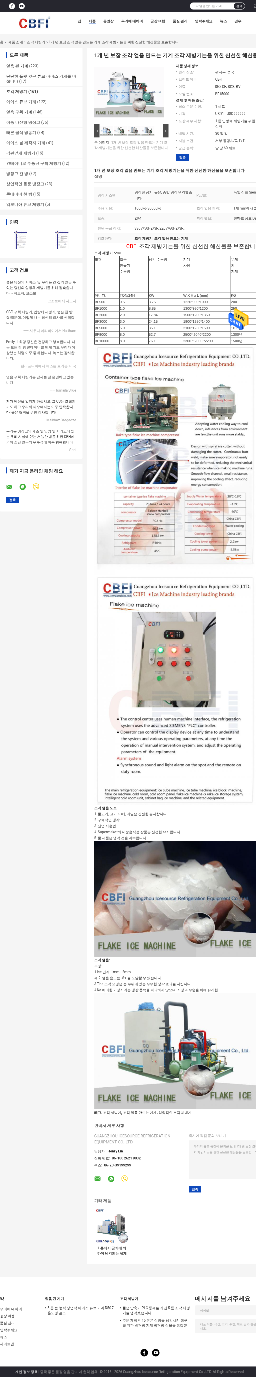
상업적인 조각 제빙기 (175, 1113)
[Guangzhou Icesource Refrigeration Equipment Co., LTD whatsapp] (26, 487)
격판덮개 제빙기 (20, 153)
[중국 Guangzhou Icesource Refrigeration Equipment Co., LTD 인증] (20, 240)
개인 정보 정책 (26, 1372)
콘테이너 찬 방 (19, 194)
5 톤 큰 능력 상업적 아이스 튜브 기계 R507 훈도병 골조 (81, 1310)
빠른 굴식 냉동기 (21, 132)
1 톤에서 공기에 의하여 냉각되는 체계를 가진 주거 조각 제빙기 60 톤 (112, 1251)
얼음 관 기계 (17, 66)
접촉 (182, 157)
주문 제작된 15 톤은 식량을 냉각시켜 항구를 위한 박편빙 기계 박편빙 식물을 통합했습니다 (155, 1323)
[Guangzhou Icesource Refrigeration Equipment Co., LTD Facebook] (12, 6)
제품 (92, 21)
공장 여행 (157, 21)
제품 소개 (15, 42)
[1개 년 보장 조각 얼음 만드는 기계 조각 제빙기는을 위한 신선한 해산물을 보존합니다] (129, 93)
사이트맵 (7, 1344)
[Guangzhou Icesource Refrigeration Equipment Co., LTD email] (12, 487)
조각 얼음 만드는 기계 (140, 1113)
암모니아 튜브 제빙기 (25, 204)
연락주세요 (203, 21)
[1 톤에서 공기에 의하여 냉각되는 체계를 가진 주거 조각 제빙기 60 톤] (112, 1226)
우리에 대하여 (132, 21)
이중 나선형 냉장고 (23, 122)
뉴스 (223, 21)
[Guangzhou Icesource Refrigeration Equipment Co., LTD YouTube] (21, 6)
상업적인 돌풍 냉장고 (25, 184)
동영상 (108, 21)
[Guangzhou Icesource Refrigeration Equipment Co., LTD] (34, 22)
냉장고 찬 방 (17, 173)
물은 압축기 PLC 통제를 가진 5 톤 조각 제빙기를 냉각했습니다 (156, 1310)
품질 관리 (180, 21)
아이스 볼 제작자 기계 (25, 142)
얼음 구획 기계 (19, 112)
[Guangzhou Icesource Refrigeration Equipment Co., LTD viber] (39, 487)
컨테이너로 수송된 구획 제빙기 (33, 163)
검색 (239, 6)
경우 (238, 21)
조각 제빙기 (36, 42)
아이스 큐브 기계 (21, 101)
